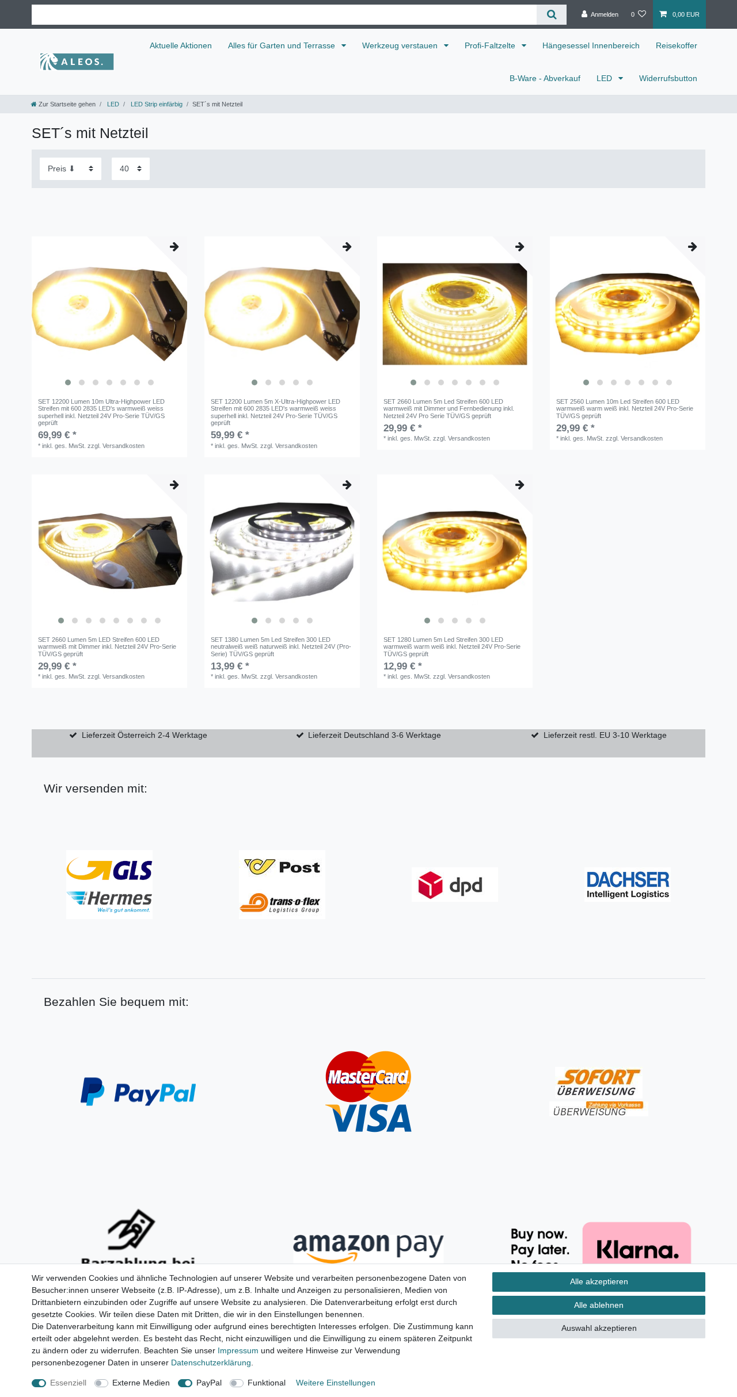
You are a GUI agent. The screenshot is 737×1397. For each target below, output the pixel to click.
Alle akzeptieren (599, 1281)
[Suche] (551, 15)
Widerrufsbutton (668, 78)
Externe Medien (141, 1382)
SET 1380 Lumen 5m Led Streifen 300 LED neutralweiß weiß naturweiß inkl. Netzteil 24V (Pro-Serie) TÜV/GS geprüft (281, 646)
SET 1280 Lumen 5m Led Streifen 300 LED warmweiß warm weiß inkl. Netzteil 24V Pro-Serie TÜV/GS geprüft (452, 646)
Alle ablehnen (599, 1305)
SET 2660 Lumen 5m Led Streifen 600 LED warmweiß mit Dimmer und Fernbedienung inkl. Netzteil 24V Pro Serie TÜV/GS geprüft (448, 408)
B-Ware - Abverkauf (545, 78)
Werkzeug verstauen (401, 45)
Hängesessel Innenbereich (591, 45)
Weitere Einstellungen (335, 1382)
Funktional (267, 1382)
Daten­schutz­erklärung (211, 1362)
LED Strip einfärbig (156, 104)
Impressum (238, 1350)
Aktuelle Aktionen (181, 45)
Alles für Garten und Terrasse (282, 45)
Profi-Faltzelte (491, 45)
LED (605, 78)
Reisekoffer (676, 45)
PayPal (209, 1382)
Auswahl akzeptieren (599, 1328)
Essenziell (68, 1382)
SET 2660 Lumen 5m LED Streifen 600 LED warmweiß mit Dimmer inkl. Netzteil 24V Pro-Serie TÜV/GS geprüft (107, 646)
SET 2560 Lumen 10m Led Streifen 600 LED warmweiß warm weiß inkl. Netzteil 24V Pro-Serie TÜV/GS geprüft (624, 408)
